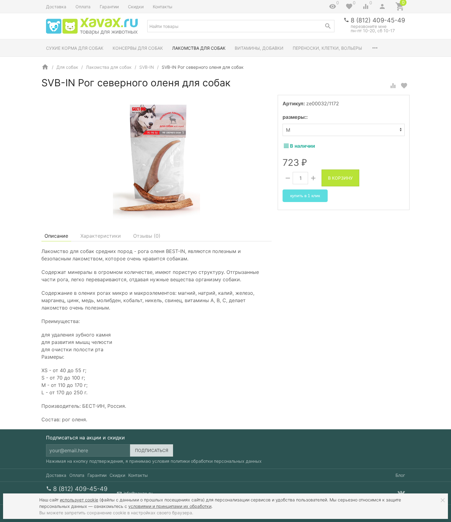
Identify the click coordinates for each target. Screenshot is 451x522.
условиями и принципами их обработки (169, 506)
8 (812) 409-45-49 (378, 20)
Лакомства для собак (199, 48)
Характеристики (100, 236)
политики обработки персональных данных (216, 461)
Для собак (67, 67)
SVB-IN (146, 67)
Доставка (56, 6)
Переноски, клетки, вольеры (327, 48)
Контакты (162, 6)
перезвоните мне (369, 26)
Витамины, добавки (259, 48)
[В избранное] (404, 85)
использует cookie (79, 499)
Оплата (83, 6)
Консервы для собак (138, 48)
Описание (56, 236)
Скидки (136, 6)
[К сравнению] (393, 85)
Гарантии (109, 6)
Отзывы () (146, 236)
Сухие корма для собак (74, 48)
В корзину (340, 178)
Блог (400, 475)
